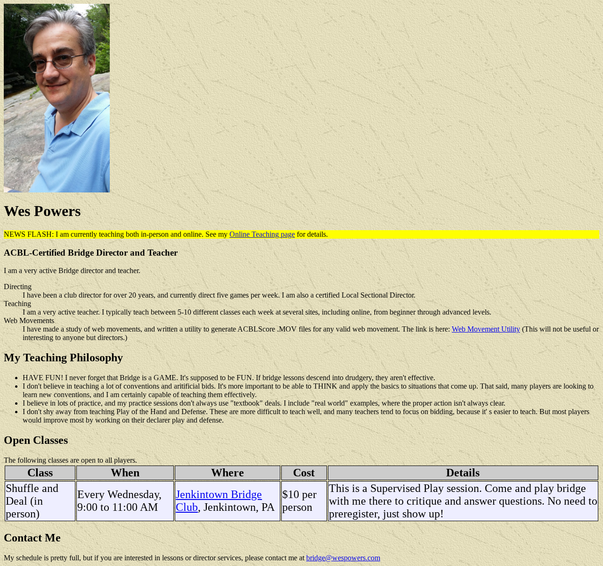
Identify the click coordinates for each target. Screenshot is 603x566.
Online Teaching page (262, 234)
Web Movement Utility (486, 329)
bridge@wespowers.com (343, 558)
